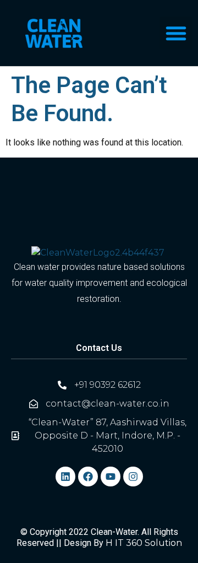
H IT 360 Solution (144, 543)
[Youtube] (110, 476)
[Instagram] (133, 476)
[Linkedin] (65, 476)
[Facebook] (88, 476)
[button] (176, 33)
